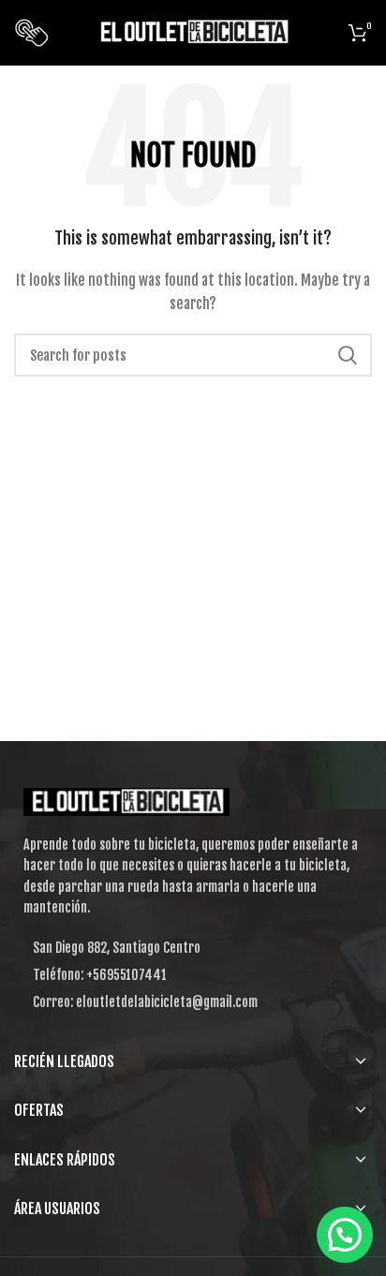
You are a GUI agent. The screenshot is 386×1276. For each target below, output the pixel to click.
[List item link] (193, 975)
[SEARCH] (346, 355)
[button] (345, 1235)
